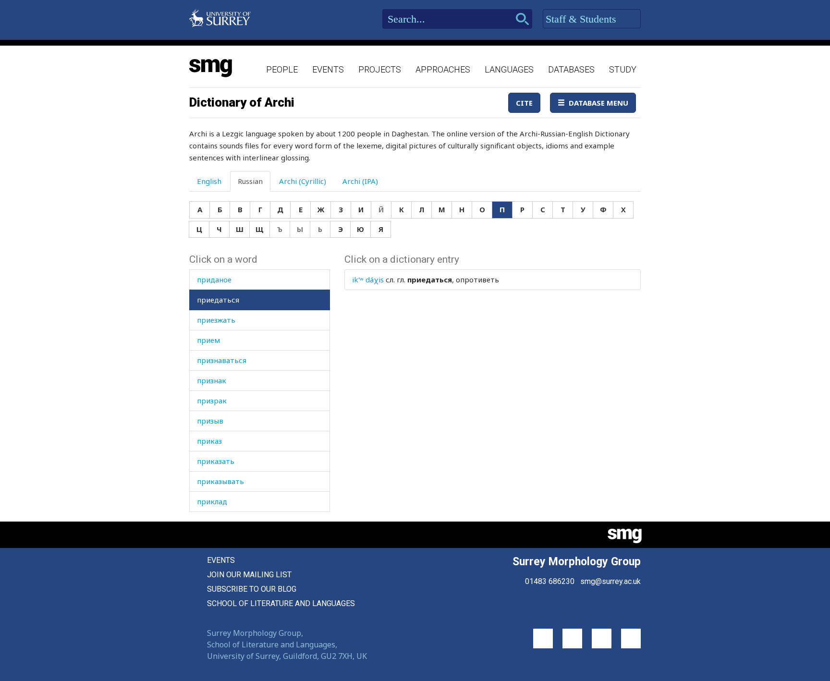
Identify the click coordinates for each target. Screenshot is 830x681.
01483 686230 (549, 581)
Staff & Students (582, 19)
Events (328, 69)
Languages (509, 69)
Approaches (442, 69)
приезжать (216, 320)
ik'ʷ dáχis (368, 279)
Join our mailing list (249, 574)
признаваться (221, 360)
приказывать (220, 481)
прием (208, 340)
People (282, 69)
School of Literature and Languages (281, 603)
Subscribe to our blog (251, 589)
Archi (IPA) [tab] (360, 181)
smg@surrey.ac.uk (610, 581)
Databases (571, 69)
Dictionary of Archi (241, 102)
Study (622, 69)
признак (211, 380)
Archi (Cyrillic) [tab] (302, 181)
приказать (215, 461)
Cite (524, 103)
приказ (209, 441)
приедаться (218, 299)
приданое (214, 279)
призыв (210, 421)
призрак (212, 400)
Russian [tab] (250, 181)
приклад (212, 501)
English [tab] (209, 181)
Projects (379, 69)
